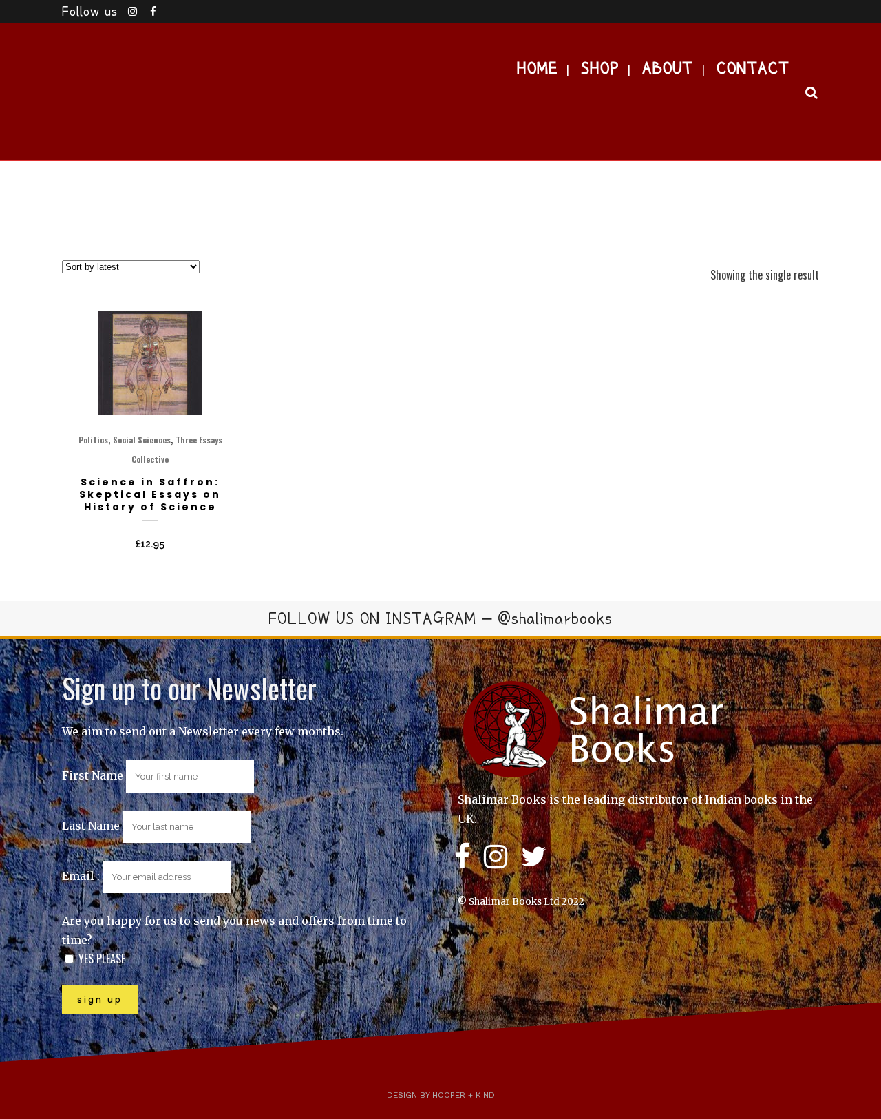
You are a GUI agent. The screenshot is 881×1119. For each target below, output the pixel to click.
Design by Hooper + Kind (441, 1095)
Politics (93, 440)
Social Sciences (142, 440)
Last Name (91, 826)
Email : (82, 876)
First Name (92, 775)
